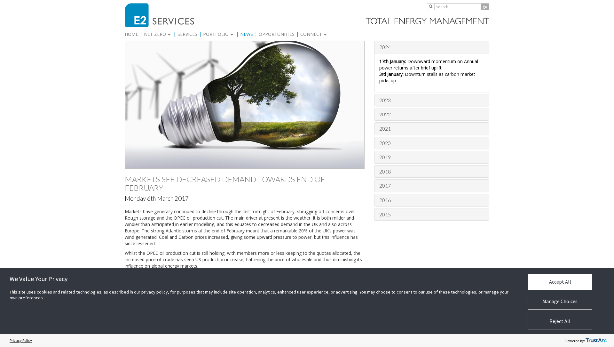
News (246, 34)
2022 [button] (385, 114)
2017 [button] (385, 185)
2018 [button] (385, 171)
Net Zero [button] (155, 34)
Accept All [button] (560, 281)
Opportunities (277, 34)
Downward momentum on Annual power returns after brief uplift (428, 64)
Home (131, 34)
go (485, 6)
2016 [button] (385, 200)
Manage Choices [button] (560, 301)
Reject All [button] (560, 321)
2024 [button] (385, 47)
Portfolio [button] (216, 34)
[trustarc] (596, 340)
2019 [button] (385, 157)
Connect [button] (311, 34)
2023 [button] (385, 100)
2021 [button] (385, 128)
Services (187, 34)
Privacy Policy (21, 340)
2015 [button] (385, 214)
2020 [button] (385, 143)
